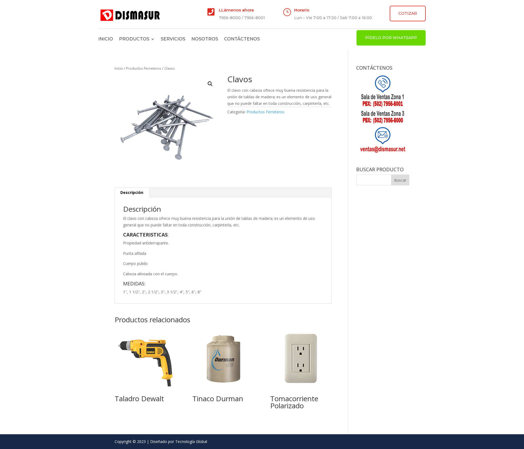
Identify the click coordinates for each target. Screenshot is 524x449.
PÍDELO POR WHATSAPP (391, 37)
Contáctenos (242, 39)
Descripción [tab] (131, 192)
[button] (210, 84)
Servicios (173, 39)
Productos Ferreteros (143, 68)
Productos (134, 39)
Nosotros (204, 39)
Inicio (105, 39)
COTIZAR (407, 13)
